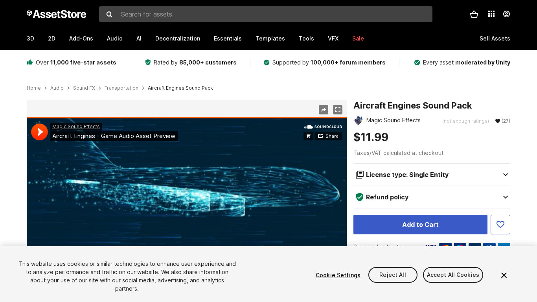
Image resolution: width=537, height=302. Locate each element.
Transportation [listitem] (121, 88)
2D (51, 38)
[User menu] (506, 14)
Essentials (228, 38)
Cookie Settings (338, 275)
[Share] (323, 109)
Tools (306, 38)
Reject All (392, 275)
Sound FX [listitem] (84, 88)
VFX (333, 38)
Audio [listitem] (57, 88)
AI (139, 38)
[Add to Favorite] (500, 224)
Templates (270, 38)
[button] (474, 14)
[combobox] (265, 14)
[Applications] (491, 13)
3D (30, 38)
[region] (187, 207)
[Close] (504, 275)
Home (34, 88)
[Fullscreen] (337, 109)
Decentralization (177, 38)
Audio (115, 38)
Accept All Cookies (453, 275)
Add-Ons (81, 38)
